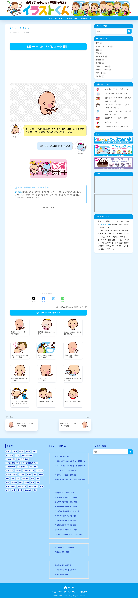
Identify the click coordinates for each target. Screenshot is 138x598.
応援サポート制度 (61, 574)
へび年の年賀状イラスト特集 (65, 520)
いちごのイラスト (112, 122)
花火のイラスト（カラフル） (116, 93)
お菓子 (34, 451)
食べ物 (100, 63)
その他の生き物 (10, 459)
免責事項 (83, 592)
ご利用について (71, 18)
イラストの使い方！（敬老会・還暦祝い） (70, 461)
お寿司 (8, 451)
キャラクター (34, 467)
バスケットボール (11, 474)
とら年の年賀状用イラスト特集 (66, 506)
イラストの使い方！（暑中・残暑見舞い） (70, 466)
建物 (38, 478)
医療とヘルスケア (80, 307)
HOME (70, 587)
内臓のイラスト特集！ (63, 552)
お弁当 (15, 451)
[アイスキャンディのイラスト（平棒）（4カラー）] (114, 109)
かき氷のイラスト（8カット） (117, 89)
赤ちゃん (68, 307)
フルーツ (21, 474)
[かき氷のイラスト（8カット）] (114, 87)
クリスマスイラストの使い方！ (66, 470)
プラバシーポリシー (71, 592)
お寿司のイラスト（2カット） (117, 126)
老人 (32, 482)
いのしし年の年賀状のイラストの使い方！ (70, 534)
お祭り (28, 451)
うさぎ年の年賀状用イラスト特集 (67, 511)
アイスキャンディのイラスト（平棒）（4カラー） (118, 113)
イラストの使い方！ (62, 456)
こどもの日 (9, 455)
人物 (99, 53)
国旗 (13, 478)
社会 (99, 50)
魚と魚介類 (28, 490)
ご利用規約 (18, 192)
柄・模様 (14, 482)
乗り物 (29, 474)
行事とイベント (103, 66)
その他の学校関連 (27, 455)
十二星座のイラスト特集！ (64, 547)
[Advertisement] (48, 67)
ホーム (49, 18)
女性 (18, 478)
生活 (99, 43)
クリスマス (9, 471)
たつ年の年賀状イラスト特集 (65, 516)
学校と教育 (101, 56)
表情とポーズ (22, 486)
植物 (20, 482)
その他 (100, 76)
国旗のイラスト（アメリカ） (116, 118)
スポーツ (100, 73)
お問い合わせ (86, 18)
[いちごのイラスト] (114, 120)
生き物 (100, 60)
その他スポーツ (22, 467)
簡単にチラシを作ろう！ (64, 565)
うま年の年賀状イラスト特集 (65, 525)
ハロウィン (39, 471)
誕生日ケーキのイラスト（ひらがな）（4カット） (118, 99)
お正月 (21, 451)
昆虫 (7, 482)
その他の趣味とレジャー (30, 463)
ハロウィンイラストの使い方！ (66, 475)
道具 (41, 486)
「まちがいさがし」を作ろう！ (66, 570)
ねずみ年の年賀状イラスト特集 (66, 497)
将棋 (32, 478)
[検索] (129, 31)
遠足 (7, 490)
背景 (38, 482)
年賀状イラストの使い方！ (64, 493)
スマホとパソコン (28, 471)
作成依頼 (58, 18)
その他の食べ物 (10, 467)
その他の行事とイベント (13, 463)
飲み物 (20, 490)
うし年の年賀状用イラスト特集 (66, 502)
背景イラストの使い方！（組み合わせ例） (70, 479)
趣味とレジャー (103, 69)
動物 (7, 478)
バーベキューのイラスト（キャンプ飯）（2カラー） (118, 106)
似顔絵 (41, 474)
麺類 (35, 490)
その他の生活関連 (23, 459)
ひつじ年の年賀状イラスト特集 (66, 530)
